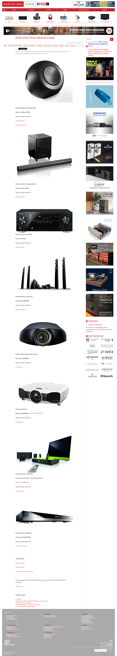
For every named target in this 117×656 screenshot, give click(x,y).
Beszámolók (9, 645)
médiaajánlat (109, 644)
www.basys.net (20, 247)
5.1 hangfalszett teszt (87, 615)
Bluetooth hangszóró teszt (89, 618)
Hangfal (35, 17)
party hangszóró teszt (87, 622)
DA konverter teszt (11, 618)
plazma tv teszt (48, 635)
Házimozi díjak (48, 45)
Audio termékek (20, 563)
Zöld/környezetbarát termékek (24, 571)
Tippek (7, 642)
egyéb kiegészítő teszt (88, 629)
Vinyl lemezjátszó (48, 630)
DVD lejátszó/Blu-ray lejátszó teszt (53, 626)
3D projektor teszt (11, 635)
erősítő (67, 45)
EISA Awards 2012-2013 (15, 45)
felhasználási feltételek (107, 645)
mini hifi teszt (10, 617)
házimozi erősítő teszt (50, 615)
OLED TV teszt (48, 637)
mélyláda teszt (85, 619)
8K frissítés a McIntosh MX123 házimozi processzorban (32, 601)
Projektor (90, 17)
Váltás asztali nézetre (9, 652)
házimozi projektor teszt (12, 634)
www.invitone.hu (20, 197)
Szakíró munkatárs (95, 325)
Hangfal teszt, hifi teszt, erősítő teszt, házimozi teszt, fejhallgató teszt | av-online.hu (22, 4)
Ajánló (7, 640)
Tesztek (7, 612)
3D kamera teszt (86, 626)
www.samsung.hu (21, 309)
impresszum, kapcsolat (106, 643)
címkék (111, 640)
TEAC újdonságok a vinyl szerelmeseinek (27, 604)
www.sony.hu (19, 367)
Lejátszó (62, 17)
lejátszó (73, 45)
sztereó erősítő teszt (11, 615)
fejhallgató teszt (10, 626)
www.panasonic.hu (21, 546)
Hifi (7, 17)
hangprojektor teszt (87, 620)
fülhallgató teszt (10, 628)
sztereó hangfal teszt (87, 617)
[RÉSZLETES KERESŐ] (98, 44)
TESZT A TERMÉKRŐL (35, 413)
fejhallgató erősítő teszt (12, 629)
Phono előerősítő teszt (12, 619)
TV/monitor (105, 21)
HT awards (39, 45)
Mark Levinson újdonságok (23, 603)
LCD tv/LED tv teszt (49, 634)
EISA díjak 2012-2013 (29, 45)
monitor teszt (47, 636)
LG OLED (18, 599)
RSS (111, 641)
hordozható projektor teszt (13, 636)
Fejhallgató (49, 17)
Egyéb (76, 17)
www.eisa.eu (19, 586)
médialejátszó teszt (49, 628)
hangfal (62, 45)
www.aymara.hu (20, 120)
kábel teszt (84, 628)
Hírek (6, 643)
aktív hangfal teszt (86, 621)
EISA (5, 45)
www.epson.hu (20, 422)
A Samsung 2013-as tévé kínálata (25, 606)
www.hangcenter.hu (21, 125)
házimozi (55, 45)
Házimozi (21, 17)
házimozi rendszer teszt (50, 617)
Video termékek (20, 567)
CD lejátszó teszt (48, 629)
